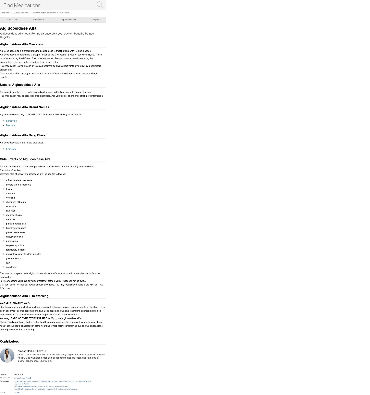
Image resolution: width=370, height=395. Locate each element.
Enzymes (11, 149)
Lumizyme (11, 120)
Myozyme (11, 125)
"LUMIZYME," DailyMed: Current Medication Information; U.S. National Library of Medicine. (46, 389)
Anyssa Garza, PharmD (22, 378)
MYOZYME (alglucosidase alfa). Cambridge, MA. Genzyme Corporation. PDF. (41, 386)
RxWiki (16, 392)
